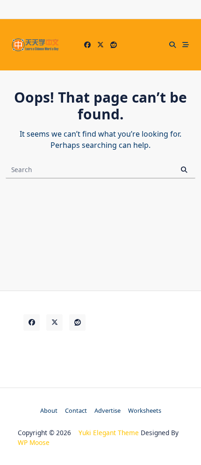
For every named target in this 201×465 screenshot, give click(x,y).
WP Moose (34, 442)
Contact (76, 410)
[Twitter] (100, 45)
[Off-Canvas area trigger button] (185, 45)
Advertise (107, 410)
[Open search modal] (172, 45)
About (48, 410)
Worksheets (144, 410)
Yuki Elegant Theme (109, 432)
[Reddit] (113, 45)
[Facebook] (87, 45)
